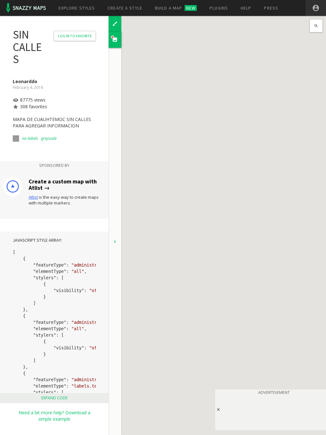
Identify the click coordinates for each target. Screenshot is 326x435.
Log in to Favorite (75, 35)
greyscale (49, 138)
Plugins (218, 8)
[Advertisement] (274, 411)
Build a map (175, 8)
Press (271, 8)
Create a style (125, 8)
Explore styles (77, 8)
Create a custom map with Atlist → (63, 184)
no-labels (30, 138)
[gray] (16, 138)
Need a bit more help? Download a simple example (54, 416)
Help (246, 8)
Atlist (33, 197)
